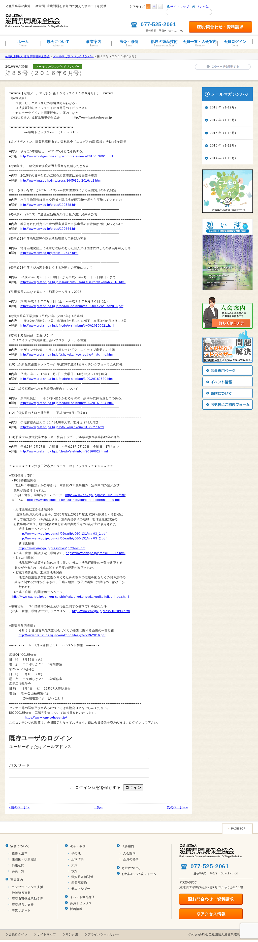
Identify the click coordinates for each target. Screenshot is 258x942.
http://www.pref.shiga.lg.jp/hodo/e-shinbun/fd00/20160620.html (67, 379)
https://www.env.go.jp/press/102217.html (95, 553)
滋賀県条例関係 (82, 877)
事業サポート (21, 910)
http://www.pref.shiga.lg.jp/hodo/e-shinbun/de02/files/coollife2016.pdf (71, 306)
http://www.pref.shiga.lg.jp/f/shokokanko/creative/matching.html (67, 354)
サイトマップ (179, 7)
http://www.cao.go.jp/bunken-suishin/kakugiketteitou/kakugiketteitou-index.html (70, 596)
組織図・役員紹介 (24, 859)
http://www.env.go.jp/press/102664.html (49, 229)
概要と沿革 (20, 853)
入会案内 (128, 846)
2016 (213, 133)
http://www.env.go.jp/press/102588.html (49, 205)
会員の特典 (131, 859)
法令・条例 (128, 43)
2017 (213, 120)
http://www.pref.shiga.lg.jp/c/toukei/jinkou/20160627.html (62, 427)
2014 (213, 158)
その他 (76, 853)
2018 (213, 107)
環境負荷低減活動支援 (27, 898)
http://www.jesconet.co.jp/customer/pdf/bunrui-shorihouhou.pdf (73, 500)
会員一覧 (18, 871)
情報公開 (18, 865)
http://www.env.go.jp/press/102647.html (49, 253)
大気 (74, 865)
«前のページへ (19, 807)
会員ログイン (235, 43)
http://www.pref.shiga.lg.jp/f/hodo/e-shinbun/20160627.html (64, 451)
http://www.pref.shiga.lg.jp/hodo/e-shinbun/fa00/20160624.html (67, 403)
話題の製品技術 (164, 43)
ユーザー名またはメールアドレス (40, 747)
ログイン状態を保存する (98, 787)
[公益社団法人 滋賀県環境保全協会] (37, 25)
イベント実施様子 (82, 897)
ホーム (23, 43)
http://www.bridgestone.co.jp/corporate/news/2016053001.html (66, 156)
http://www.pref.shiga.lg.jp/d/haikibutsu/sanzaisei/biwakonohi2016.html (72, 282)
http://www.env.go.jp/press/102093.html (101, 611)
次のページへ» (177, 807)
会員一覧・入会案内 (200, 43)
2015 (213, 145)
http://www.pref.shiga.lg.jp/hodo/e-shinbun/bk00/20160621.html (67, 325)
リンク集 (202, 7)
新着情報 (76, 909)
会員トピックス (81, 903)
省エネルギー (80, 888)
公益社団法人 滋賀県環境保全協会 (27, 56)
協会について (58, 43)
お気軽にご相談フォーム (139, 874)
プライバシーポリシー (103, 934)
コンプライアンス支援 (27, 887)
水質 (74, 871)
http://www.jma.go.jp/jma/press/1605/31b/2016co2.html (61, 180)
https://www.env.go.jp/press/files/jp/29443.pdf (52, 548)
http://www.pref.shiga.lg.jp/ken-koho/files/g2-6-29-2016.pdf (62, 635)
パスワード (19, 765)
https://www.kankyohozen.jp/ (46, 717)
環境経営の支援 (23, 904)
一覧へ (98, 807)
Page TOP (237, 828)
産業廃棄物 (79, 882)
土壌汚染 (77, 859)
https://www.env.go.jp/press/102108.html (95, 495)
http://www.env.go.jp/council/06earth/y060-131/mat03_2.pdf (63, 538)
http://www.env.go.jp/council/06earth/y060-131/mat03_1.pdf (63, 533)
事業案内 (93, 43)
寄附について (131, 868)
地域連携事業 (21, 893)
